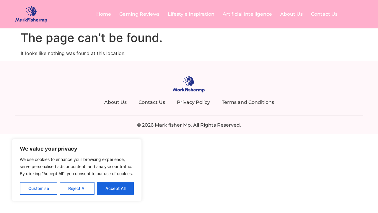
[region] (77, 170)
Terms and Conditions (248, 102)
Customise (38, 188)
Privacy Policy (193, 102)
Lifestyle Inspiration (191, 14)
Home (103, 14)
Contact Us (324, 14)
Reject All (77, 188)
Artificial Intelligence (247, 14)
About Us (291, 14)
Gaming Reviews (139, 14)
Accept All (115, 188)
